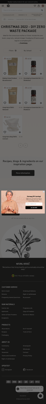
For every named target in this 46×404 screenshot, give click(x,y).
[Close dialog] (43, 191)
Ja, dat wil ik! (34, 207)
